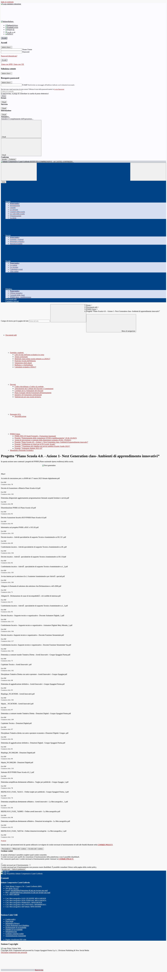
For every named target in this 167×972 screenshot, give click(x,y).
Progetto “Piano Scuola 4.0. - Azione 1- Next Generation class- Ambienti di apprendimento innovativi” (51, 442)
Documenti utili (91, 307)
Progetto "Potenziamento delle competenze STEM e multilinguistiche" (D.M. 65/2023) (46, 438)
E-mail (24, 85)
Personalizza (6, 849)
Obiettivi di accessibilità (13, 930)
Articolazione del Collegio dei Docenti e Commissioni (34, 389)
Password (25, 52)
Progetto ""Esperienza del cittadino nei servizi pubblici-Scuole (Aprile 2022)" (42, 446)
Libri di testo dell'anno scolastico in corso (29, 355)
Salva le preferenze (18, 869)
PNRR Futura (91, 309)
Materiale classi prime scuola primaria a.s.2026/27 (32, 359)
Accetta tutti (35, 849)
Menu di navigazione (128, 331)
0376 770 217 (14, 888)
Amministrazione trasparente (15, 936)
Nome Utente (27, 49)
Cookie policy (10, 919)
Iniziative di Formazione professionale (28, 395)
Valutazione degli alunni (23, 363)
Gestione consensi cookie (14, 934)
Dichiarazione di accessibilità (15, 927)
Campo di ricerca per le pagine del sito (14, 321)
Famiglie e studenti (17, 353)
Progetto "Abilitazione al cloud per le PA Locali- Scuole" (35, 444)
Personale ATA (15, 414)
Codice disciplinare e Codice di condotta (29, 387)
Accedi (4, 38)
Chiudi (4, 102)
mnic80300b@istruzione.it (29, 890)
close (3, 182)
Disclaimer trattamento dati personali (14, 952)
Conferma (12, 159)
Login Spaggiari (59, 89)
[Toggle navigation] (19, 172)
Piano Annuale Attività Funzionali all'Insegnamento (33, 393)
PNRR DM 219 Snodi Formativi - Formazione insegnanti (35, 436)
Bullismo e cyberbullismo (24, 365)
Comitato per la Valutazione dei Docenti (29, 391)
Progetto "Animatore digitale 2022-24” (28, 448)
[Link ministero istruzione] (11, 4)
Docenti (13, 384)
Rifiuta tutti (19, 849)
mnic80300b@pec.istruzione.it (30, 893)
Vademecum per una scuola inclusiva (28, 397)
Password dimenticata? (9, 56)
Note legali (9, 921)
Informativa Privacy (12, 923)
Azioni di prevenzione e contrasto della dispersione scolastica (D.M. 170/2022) (43, 440)
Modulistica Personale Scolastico (22, 450)
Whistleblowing (11, 932)
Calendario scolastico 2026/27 (25, 367)
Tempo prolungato (21, 357)
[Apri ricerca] (148, 172)
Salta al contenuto (7, 2)
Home (88, 305)
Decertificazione (20, 416)
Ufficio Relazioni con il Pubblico (17, 925)
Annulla (4, 159)
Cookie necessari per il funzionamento (15, 865)
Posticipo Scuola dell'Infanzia (25, 361)
